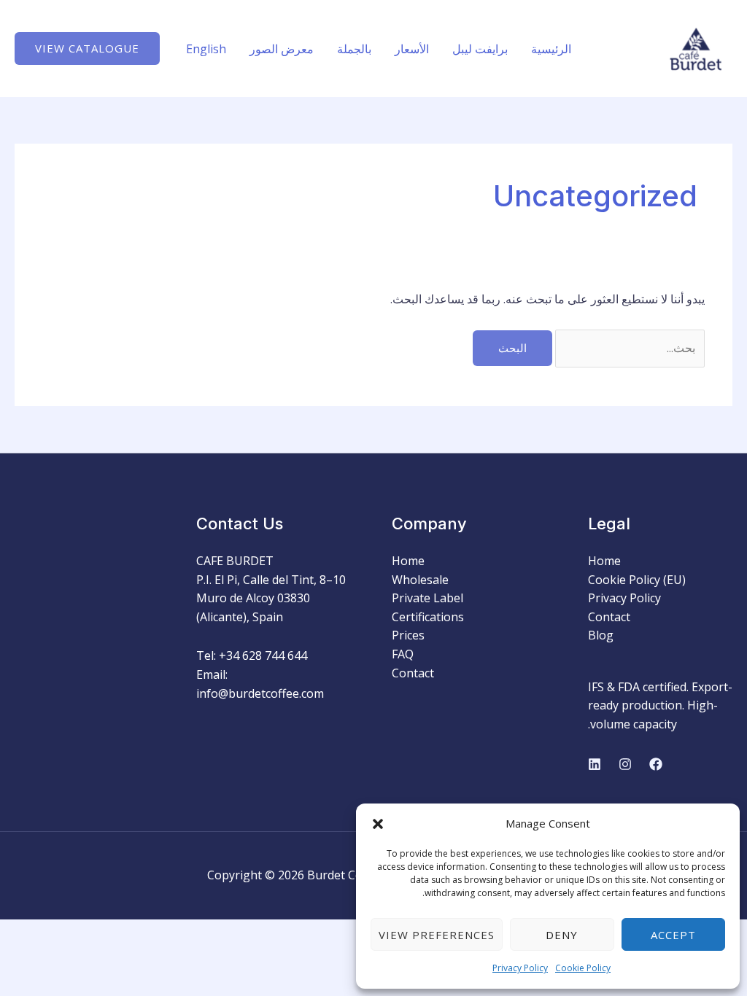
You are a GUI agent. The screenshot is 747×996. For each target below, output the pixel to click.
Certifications (428, 617)
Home (604, 561)
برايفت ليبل (480, 49)
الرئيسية (551, 49)
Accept (673, 934)
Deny (562, 934)
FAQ (403, 654)
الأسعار (412, 49)
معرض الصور (281, 49)
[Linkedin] (594, 764)
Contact (609, 617)
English (206, 49)
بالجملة (354, 49)
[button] (378, 824)
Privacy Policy (520, 968)
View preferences (437, 934)
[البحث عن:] (628, 348)
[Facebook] (655, 764)
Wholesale (420, 580)
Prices (408, 635)
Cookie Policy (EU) (637, 580)
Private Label (427, 598)
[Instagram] (625, 764)
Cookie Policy (583, 968)
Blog (601, 635)
